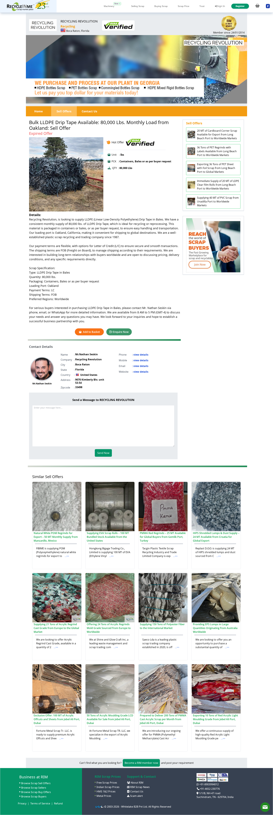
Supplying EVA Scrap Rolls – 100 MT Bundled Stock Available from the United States (108, 536)
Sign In (221, 6)
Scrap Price (183, 6)
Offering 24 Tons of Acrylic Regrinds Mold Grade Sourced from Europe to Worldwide (109, 628)
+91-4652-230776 (210, 789)
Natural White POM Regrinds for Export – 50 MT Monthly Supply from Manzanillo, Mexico (56, 536)
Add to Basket (91, 332)
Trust (201, 6)
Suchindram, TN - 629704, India (215, 797)
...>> (67, 556)
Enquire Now (121, 332)
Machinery (109, 6)
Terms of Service (40, 803)
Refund (58, 803)
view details (140, 354)
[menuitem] (28, 6)
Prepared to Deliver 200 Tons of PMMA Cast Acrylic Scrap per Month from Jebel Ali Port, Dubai (163, 719)
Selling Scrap (137, 6)
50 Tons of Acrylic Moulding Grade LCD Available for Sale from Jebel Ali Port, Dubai (110, 719)
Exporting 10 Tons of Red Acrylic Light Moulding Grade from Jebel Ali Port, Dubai (215, 719)
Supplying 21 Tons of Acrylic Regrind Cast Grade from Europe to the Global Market (56, 628)
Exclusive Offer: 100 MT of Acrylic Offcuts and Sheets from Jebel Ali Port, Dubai (57, 719)
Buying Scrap (161, 6)
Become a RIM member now (141, 763)
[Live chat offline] (265, 807)
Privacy (22, 803)
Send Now (103, 453)
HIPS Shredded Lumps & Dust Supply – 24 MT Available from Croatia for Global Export (216, 536)
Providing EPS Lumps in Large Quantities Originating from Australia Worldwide (215, 628)
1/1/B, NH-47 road (209, 793)
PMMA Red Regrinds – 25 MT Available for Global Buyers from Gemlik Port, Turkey (163, 536)
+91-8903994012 (209, 784)
